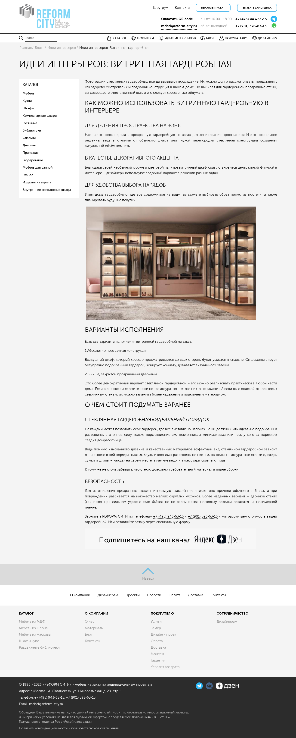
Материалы (94, 628)
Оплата (175, 595)
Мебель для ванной (37, 167)
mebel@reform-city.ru (179, 26)
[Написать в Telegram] (274, 18)
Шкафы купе (29, 641)
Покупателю (162, 613)
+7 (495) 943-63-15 (251, 19)
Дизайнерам (108, 595)
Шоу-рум (160, 8)
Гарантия (158, 661)
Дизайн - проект (164, 635)
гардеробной (233, 87)
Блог (38, 48)
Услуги (156, 622)
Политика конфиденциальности (43, 728)
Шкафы (28, 108)
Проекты (133, 595)
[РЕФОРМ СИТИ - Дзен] (227, 685)
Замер (156, 628)
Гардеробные (33, 160)
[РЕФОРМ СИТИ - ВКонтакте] (210, 685)
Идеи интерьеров (61, 48)
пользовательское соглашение (95, 728)
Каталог (26, 613)
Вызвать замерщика (257, 7)
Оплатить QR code (177, 19)
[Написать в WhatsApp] (274, 25)
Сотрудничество (232, 613)
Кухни (27, 101)
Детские (29, 145)
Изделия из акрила (37, 182)
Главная (25, 48)
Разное (28, 175)
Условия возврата (165, 667)
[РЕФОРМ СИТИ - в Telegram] (200, 685)
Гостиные (30, 123)
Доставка (195, 595)
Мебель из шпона (33, 628)
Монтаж (157, 654)
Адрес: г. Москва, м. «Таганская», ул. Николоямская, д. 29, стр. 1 (70, 691)
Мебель (28, 93)
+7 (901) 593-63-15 (251, 26)
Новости (154, 595)
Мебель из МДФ (32, 622)
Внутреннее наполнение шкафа (47, 190)
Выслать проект (213, 7)
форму (184, 522)
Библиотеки (32, 130)
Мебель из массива (35, 635)
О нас (89, 622)
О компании (80, 595)
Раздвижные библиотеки (39, 648)
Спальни (29, 138)
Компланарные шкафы (40, 115)
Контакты (182, 8)
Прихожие (31, 152)
